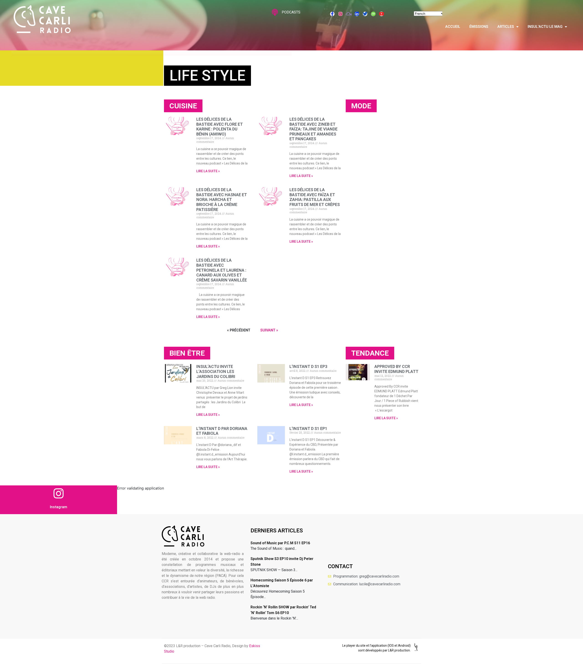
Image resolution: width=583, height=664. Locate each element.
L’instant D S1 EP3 (308, 366)
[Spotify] (373, 14)
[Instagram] (340, 14)
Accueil (452, 26)
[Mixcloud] (348, 14)
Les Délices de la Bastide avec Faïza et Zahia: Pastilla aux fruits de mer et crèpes (314, 197)
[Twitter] (365, 14)
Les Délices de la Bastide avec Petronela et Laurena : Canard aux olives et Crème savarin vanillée (221, 270)
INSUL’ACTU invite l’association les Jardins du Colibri (215, 371)
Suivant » (269, 330)
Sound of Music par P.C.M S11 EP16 (280, 543)
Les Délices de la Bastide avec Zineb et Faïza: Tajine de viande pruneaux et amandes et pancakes (313, 129)
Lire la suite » (208, 171)
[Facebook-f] (332, 14)
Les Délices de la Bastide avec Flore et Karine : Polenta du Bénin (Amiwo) (219, 126)
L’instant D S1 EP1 (308, 428)
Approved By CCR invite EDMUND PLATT (396, 369)
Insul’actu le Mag (545, 26)
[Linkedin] (357, 14)
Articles (505, 26)
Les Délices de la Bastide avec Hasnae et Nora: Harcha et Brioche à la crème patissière (221, 199)
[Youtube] (381, 14)
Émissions (478, 26)
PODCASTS (291, 12)
